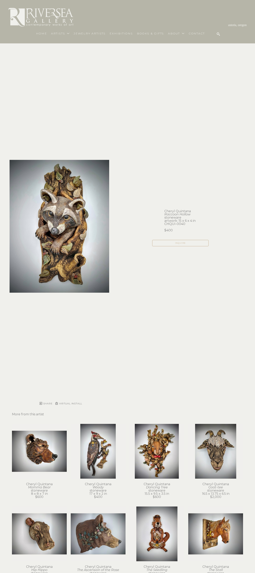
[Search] (218, 34)
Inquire (180, 243)
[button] (60, 33)
